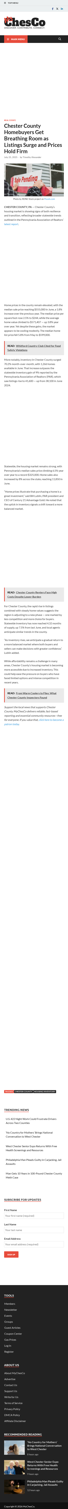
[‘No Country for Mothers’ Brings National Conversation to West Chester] (14, 1442)
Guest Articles (12, 1327)
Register (9, 1351)
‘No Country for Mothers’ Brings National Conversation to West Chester (44, 1445)
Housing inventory (44, 1091)
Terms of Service (13, 1403)
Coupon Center (13, 1333)
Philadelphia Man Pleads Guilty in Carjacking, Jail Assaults (45, 1483)
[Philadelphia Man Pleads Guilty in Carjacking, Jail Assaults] (14, 1481)
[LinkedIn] (62, 9)
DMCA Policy (12, 1415)
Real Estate (10, 120)
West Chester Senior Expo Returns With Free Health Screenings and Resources (42, 1465)
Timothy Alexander (32, 157)
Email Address (12, 1238)
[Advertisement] (34, 80)
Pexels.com (49, 199)
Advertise (9, 1379)
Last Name (10, 1224)
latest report (11, 224)
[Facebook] (53, 9)
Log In (7, 1345)
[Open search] (59, 39)
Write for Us (11, 1397)
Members (9, 1303)
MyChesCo (28, 1506)
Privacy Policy (12, 1409)
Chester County (23, 1091)
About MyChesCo (14, 1373)
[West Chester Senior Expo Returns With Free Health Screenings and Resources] (14, 1462)
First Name (10, 1210)
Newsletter (10, 1309)
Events (8, 1315)
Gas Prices (10, 1339)
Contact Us (10, 1385)
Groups (8, 1321)
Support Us (10, 1391)
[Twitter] (57, 9)
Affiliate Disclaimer (15, 1420)
